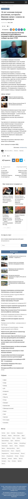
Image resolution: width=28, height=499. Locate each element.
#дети (12, 440)
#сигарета (4, 461)
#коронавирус (5, 445)
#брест (23, 435)
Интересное (6, 391)
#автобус (13, 433)
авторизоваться (5, 240)
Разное (4, 411)
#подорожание (10, 456)
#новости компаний (15, 453)
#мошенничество (5, 450)
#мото (18, 448)
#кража (11, 445)
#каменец (10, 443)
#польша (22, 456)
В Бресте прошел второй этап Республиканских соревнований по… (17, 283)
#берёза (10, 435)
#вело (13, 438)
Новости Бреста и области (7, 2)
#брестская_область (8, 150)
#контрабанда (22, 443)
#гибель (18, 438)
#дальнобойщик (5, 440)
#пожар (16, 456)
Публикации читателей (8, 408)
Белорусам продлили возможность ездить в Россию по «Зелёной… (17, 277)
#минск (3, 448)
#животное (17, 440)
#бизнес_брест (16, 435)
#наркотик (18, 450)
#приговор (21, 150)
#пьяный (10, 458)
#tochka (3, 433)
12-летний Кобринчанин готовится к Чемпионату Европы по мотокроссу (6, 174)
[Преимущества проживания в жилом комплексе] (4, 270)
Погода (4, 399)
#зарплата (4, 443)
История (5, 394)
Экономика (5, 422)
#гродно (24, 438)
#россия (20, 458)
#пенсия (23, 453)
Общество (5, 397)
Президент (5, 402)
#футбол (19, 461)
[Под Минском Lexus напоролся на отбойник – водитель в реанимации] (4, 257)
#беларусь (4, 435)
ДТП (4, 388)
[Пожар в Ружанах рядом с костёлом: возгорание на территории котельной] (20, 210)
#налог (12, 450)
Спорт (4, 414)
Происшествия (5, 8)
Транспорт (5, 417)
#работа (15, 458)
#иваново (16, 150)
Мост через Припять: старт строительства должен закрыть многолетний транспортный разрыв (12, 342)
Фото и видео (6, 419)
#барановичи (20, 433)
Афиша (4, 380)
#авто (8, 433)
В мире (4, 382)
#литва (16, 445)
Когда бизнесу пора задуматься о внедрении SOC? (13, 303)
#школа (3, 463)
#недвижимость (5, 453)
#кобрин (16, 443)
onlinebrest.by (23, 147)
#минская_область (11, 448)
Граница (5, 385)
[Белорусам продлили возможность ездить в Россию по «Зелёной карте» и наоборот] (4, 277)
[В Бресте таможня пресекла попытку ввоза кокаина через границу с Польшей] (4, 98)
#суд (3, 152)
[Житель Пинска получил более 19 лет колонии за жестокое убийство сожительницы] (4, 105)
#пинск (3, 456)
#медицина (21, 445)
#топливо (14, 461)
